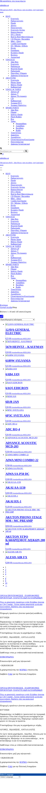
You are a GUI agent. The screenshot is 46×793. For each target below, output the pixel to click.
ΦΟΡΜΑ (23, 670)
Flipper (13, 112)
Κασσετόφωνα (17, 32)
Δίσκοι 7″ (15, 94)
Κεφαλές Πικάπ (17, 53)
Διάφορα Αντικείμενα (19, 75)
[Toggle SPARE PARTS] (44, 265)
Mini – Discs (16, 41)
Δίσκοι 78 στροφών (19, 96)
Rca (12, 119)
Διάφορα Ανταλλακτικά (20, 144)
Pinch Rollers (16, 117)
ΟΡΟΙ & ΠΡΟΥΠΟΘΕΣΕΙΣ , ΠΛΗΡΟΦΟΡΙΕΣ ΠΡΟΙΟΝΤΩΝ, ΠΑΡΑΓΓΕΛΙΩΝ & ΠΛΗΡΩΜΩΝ (21, 596)
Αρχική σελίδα (6, 307)
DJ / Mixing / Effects (19, 46)
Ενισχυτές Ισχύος (18, 30)
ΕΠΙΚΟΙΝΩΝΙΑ (7, 657)
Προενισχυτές (16, 28)
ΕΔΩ (10, 674)
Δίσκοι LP (15, 92)
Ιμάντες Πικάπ (16, 114)
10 (6, 583)
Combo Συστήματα (18, 44)
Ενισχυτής (15, 80)
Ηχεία (13, 48)
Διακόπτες (15, 135)
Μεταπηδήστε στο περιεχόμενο (13, 1)
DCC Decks (16, 34)
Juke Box (14, 62)
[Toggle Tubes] (44, 278)
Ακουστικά (15, 57)
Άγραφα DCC (16, 103)
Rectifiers (20, 128)
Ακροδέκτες (16, 137)
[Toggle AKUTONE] (44, 235)
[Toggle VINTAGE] (44, 217)
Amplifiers (20, 126)
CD (12, 98)
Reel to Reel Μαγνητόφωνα (22, 37)
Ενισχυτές (15, 19)
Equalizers (15, 50)
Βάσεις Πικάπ (16, 85)
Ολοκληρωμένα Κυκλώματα (22, 139)
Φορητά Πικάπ (17, 69)
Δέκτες (13, 25)
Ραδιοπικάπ (15, 71)
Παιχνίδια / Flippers (19, 73)
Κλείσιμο (4, 305)
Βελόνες (14, 55)
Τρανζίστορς (16, 133)
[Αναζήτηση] (1, 148)
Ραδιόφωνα (15, 66)
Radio (18, 130)
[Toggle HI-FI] (44, 174)
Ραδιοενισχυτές (17, 21)
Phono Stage (16, 82)
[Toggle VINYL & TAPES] (44, 246)
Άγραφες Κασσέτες (18, 105)
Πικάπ (13, 23)
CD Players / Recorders (20, 39)
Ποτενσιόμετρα (17, 142)
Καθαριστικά (16, 87)
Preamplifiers (21, 124)
